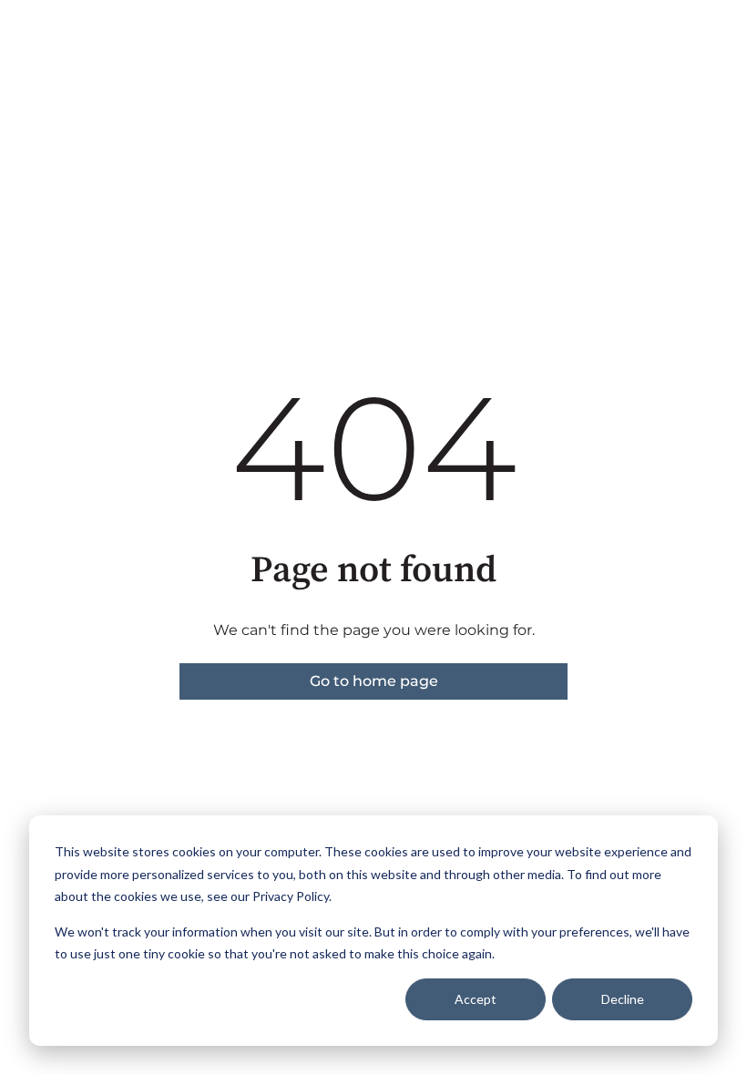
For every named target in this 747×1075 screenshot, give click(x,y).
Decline (622, 999)
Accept (475, 999)
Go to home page (374, 681)
